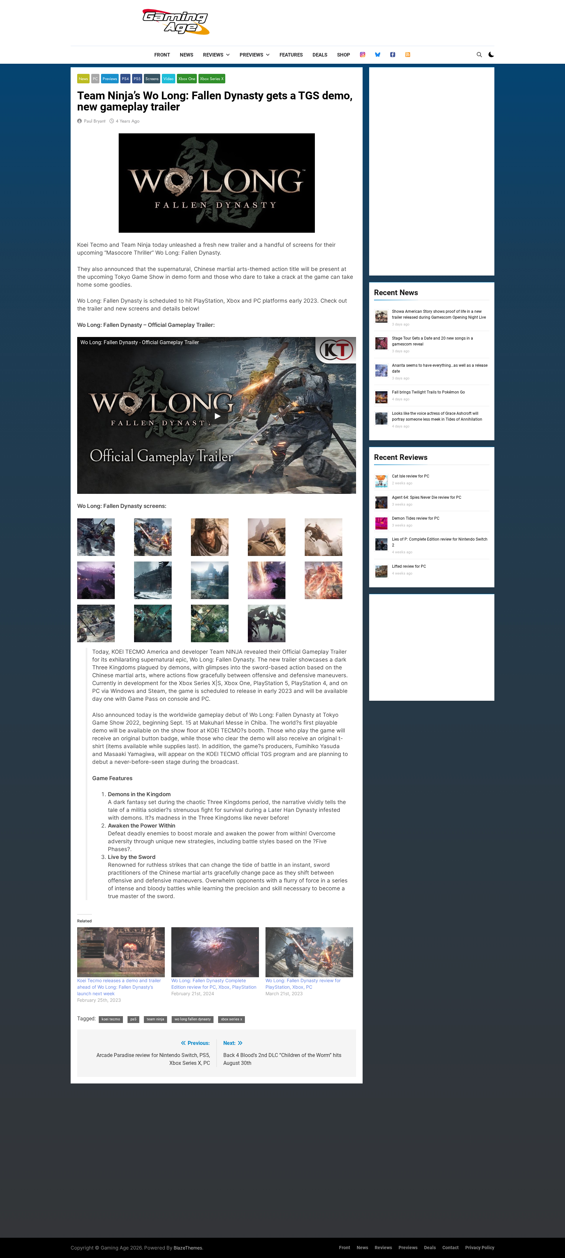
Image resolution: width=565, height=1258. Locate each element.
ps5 (133, 1019)
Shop (343, 55)
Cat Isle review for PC (410, 476)
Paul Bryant (94, 121)
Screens (152, 78)
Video (168, 78)
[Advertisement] (375, 21)
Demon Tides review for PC (415, 518)
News (186, 55)
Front (162, 55)
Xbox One (187, 78)
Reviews (213, 55)
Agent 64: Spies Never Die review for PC (426, 497)
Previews (251, 55)
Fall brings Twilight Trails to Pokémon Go (428, 392)
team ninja (155, 1019)
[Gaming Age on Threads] (362, 55)
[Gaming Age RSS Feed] (407, 55)
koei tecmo (111, 1019)
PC (95, 78)
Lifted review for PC (409, 566)
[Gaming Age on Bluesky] (377, 55)
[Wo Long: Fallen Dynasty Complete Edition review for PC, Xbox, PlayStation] (215, 952)
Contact (450, 1247)
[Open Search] (479, 54)
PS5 (137, 78)
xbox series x (231, 1019)
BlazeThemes (188, 1247)
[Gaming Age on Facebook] (392, 55)
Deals (320, 55)
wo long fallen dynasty (193, 1019)
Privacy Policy (479, 1247)
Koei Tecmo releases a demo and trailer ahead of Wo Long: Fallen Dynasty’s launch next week (119, 987)
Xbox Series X (212, 78)
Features (291, 55)
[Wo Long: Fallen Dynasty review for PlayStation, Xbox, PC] (309, 952)
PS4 (125, 78)
